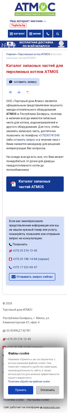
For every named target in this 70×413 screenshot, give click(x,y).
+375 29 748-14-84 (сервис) (30, 259)
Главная (11, 54)
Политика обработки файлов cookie (29, 381)
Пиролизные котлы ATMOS (34, 54)
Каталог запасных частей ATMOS (34, 184)
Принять (20, 390)
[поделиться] (10, 92)
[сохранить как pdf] (28, 92)
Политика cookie (14, 399)
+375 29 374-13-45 (24, 250)
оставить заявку (25, 82)
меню (36, 33)
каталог (19, 33)
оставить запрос (24, 139)
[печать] (19, 92)
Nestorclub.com (51, 407)
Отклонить (48, 390)
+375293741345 (49, 135)
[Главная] (35, 16)
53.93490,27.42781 (18, 330)
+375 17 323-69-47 (24, 267)
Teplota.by (18, 25)
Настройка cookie (38, 399)
